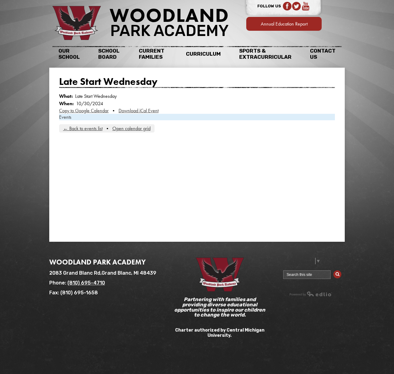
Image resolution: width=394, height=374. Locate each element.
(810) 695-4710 (86, 283)
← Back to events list (83, 128)
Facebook (287, 6)
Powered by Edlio (310, 294)
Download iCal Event (139, 110)
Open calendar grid (131, 128)
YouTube (305, 6)
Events (65, 117)
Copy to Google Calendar (84, 110)
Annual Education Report (284, 24)
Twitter (296, 6)
